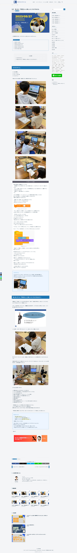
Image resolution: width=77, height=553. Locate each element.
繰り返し (57, 68)
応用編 (54, 45)
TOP (24, 550)
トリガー (62, 61)
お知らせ (54, 34)
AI (52, 55)
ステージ (57, 61)
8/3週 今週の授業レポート (56, 17)
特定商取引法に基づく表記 (49, 550)
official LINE (43, 550)
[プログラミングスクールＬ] (20, 2)
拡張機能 (53, 67)
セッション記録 (55, 36)
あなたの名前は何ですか (55, 57)
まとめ (61, 57)
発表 (53, 68)
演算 (62, 67)
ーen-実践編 (54, 29)
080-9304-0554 (39, 550)
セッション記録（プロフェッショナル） (58, 40)
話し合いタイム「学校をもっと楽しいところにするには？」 (27, 59)
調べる (53, 71)
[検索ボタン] (62, 2)
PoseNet (58, 55)
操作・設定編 (55, 47)
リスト (53, 64)
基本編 (54, 42)
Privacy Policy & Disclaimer (32, 550)
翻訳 (61, 68)
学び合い (60, 65)
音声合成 (57, 71)
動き (63, 64)
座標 (64, 65)
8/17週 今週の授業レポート (56, 15)
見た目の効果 (58, 70)
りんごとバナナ (54, 58)
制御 (60, 64)
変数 (56, 65)
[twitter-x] (36, 548)
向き (53, 65)
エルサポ (27, 550)
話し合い (62, 70)
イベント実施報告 (55, 32)
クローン (53, 61)
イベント (59, 58)
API (55, 55)
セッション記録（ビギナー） (57, 38)
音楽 (61, 71)
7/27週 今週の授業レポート (56, 19)
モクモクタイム (19, 57)
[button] (15, 463)
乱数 (57, 64)
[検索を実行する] (64, 9)
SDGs (62, 55)
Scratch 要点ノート (55, 31)
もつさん (16, 481)
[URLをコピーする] (45, 463)
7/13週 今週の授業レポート (56, 22)
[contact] (40, 548)
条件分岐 (58, 67)
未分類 (54, 49)
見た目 (53, 70)
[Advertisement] (30, 449)
